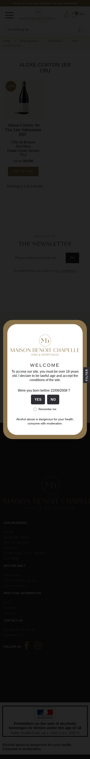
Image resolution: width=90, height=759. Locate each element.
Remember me (47, 409)
